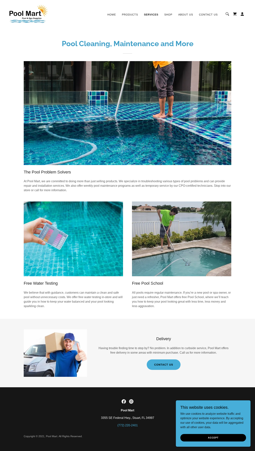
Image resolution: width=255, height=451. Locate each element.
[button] (242, 14)
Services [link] (151, 14)
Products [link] (130, 14)
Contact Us (163, 364)
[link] (28, 13)
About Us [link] (185, 14)
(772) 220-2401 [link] (127, 425)
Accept (213, 437)
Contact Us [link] (208, 14)
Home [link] (111, 14)
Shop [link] (168, 14)
